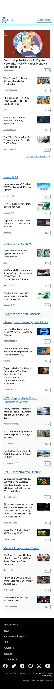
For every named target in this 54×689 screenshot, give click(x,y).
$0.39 (47, 263)
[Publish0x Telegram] (23, 665)
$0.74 (47, 341)
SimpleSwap (8, 232)
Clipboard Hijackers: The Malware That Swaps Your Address (17, 223)
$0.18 (47, 607)
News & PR (10, 177)
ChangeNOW (9, 213)
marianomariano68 (11, 424)
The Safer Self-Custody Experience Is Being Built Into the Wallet (16, 295)
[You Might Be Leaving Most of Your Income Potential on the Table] (44, 139)
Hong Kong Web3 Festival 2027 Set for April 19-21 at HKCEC (17, 187)
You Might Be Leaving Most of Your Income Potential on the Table (18, 140)
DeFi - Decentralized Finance (22, 472)
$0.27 (47, 285)
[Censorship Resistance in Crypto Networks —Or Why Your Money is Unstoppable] (27, 44)
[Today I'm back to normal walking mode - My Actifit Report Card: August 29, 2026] (44, 411)
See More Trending (37, 156)
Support (8, 653)
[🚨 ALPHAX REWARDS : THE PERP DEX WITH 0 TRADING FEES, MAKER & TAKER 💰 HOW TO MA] (44, 507)
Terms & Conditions (41, 673)
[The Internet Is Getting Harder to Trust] (44, 600)
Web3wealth (8, 590)
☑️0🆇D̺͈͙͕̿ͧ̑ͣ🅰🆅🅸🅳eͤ (10, 341)
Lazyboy (6, 361)
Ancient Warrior (9, 149)
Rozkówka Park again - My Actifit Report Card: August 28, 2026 (18, 434)
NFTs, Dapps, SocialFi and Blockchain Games (20, 400)
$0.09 (47, 390)
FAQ (6, 630)
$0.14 (47, 90)
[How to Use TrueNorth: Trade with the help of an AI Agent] (44, 331)
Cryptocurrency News (17, 244)
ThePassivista (9, 539)
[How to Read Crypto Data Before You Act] (44, 206)
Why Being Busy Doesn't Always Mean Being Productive (16, 81)
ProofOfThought (10, 90)
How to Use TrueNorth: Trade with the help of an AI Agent (18, 331)
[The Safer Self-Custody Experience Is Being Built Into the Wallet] (44, 295)
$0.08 (47, 149)
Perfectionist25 (9, 129)
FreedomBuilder (10, 389)
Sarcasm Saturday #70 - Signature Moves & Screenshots (16, 253)
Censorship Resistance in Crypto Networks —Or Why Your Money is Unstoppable (25, 63)
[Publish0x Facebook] (6, 665)
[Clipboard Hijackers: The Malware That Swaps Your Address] (44, 223)
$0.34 (47, 110)
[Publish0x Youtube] (48, 665)
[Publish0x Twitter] (14, 665)
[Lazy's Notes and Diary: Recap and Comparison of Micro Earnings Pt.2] (44, 351)
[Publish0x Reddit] (31, 665)
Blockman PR (8, 196)
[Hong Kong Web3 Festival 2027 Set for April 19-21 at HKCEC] (44, 186)
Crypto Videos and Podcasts (22, 314)
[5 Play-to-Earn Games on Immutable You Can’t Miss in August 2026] (44, 580)
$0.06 (47, 523)
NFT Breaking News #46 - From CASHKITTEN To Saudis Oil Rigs (16, 100)
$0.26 (47, 196)
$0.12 (47, 213)
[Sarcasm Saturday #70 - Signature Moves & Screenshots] (44, 253)
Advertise (9, 647)
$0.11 (47, 463)
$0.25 (47, 497)
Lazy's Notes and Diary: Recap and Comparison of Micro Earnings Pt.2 (17, 351)
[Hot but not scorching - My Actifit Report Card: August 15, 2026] (44, 453)
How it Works (11, 624)
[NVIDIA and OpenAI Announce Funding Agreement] (44, 120)
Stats (6, 641)
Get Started (44, 19)
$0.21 (47, 233)
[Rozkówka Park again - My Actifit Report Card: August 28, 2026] (44, 433)
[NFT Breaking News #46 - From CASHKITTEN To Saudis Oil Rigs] (44, 100)
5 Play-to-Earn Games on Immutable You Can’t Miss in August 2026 (18, 580)
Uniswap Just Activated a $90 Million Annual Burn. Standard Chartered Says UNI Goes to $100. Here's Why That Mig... (17, 484)
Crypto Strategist (10, 497)
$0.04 (47, 590)
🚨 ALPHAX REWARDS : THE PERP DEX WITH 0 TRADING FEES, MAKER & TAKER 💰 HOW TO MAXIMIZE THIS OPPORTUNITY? (18, 510)
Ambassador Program (15, 636)
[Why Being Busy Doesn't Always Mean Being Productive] (44, 80)
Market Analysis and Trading (22, 548)
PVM (5, 110)
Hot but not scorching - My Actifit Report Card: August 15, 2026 (18, 453)
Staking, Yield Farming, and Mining (26, 322)
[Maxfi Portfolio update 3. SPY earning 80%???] (44, 532)
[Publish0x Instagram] (39, 665)
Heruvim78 (8, 285)
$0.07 (47, 305)
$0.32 (47, 570)
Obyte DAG (8, 70)
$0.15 (47, 361)
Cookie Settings (12, 659)
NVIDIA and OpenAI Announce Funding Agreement (14, 120)
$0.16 (47, 70)
